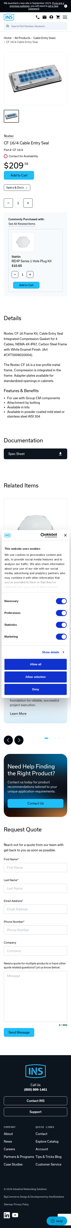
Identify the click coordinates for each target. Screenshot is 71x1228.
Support (35, 1112)
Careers (9, 1149)
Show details (50, 652)
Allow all (35, 664)
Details (12, 318)
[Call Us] (38, 17)
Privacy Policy (21, 1204)
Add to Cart (19, 175)
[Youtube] (15, 1215)
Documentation (23, 440)
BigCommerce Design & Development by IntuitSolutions (34, 1197)
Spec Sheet (16, 454)
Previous (8, 740)
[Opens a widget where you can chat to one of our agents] (56, 1221)
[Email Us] (44, 17)
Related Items (21, 485)
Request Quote (23, 829)
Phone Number (13, 921)
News (8, 1141)
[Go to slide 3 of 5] (56, 738)
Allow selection (35, 676)
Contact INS (35, 1101)
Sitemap (8, 1204)
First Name (11, 859)
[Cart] (58, 17)
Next (18, 740)
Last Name (10, 880)
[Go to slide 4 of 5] (60, 738)
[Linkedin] (7, 1215)
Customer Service (48, 1164)
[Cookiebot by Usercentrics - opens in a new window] (42, 535)
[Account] (51, 17)
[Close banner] (65, 535)
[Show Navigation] (65, 17)
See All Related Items (22, 223)
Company (10, 942)
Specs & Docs (15, 187)
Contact (41, 1134)
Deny (35, 689)
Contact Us (35, 803)
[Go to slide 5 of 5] (65, 738)
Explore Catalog (47, 1141)
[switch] (61, 613)
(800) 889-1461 (35, 1089)
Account (42, 1149)
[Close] (65, 6)
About (8, 1134)
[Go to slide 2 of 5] (51, 738)
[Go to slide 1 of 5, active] (46, 738)
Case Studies (13, 1164)
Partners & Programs (19, 1156)
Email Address (13, 901)
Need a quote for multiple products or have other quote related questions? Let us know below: (35, 965)
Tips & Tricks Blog (49, 1156)
